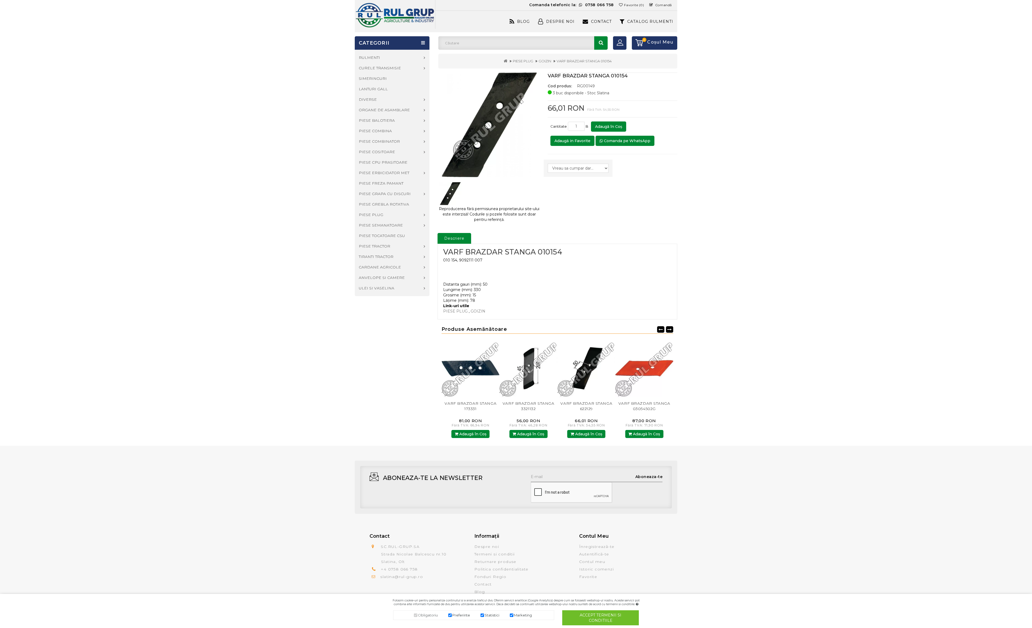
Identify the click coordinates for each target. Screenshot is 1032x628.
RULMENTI (369, 57)
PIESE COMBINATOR (379, 141)
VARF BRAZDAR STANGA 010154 (584, 61)
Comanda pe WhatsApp (626, 140)
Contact (601, 21)
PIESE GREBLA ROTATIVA (384, 204)
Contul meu (592, 561)
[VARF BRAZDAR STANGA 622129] (529, 368)
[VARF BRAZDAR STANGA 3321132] (471, 368)
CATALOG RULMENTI (650, 21)
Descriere (454, 238)
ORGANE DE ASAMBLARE (384, 109)
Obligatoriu (428, 615)
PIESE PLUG (523, 61)
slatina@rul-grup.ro (401, 576)
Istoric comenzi (596, 569)
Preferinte (461, 615)
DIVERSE (368, 99)
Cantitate (558, 126)
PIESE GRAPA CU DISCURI (385, 193)
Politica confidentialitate (501, 569)
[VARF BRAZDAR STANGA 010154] (489, 125)
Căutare (601, 43)
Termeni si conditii (494, 554)
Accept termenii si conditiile (600, 618)
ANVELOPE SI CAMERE (382, 277)
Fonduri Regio (490, 576)
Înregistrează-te (596, 546)
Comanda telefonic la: (571, 4)
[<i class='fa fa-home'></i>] (505, 61)
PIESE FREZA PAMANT (381, 183)
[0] (637, 43)
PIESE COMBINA (375, 130)
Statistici (492, 615)
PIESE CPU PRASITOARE (383, 162)
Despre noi (486, 546)
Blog (523, 21)
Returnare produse (495, 561)
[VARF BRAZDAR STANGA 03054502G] (586, 368)
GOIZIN (545, 61)
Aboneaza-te (649, 476)
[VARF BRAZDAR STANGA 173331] (644, 368)
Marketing (523, 615)
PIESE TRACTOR (374, 246)
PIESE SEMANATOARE (381, 225)
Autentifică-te (594, 554)
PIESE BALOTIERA (377, 120)
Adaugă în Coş (608, 126)
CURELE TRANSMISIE (380, 68)
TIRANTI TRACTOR (376, 256)
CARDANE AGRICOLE (380, 267)
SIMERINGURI (373, 78)
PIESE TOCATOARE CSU (382, 235)
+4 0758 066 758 (399, 569)
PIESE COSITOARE (377, 151)
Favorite (588, 576)
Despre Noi (560, 21)
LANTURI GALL (373, 89)
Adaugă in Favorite (572, 140)
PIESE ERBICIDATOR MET (384, 172)
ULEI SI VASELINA (376, 288)
